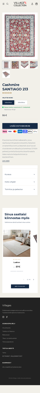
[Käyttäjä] (32, 4)
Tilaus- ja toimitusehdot (9, 338)
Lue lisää (5, 161)
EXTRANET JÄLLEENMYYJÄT (12, 356)
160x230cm (8, 102)
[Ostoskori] (36, 4)
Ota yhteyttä (6, 328)
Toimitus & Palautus (8, 331)
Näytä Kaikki (20, 286)
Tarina (4, 352)
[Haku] (7, 4)
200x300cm (21, 102)
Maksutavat (6, 335)
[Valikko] (3, 4)
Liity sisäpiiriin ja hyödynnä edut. (12, 367)
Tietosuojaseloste (7, 342)
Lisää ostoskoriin (20, 126)
